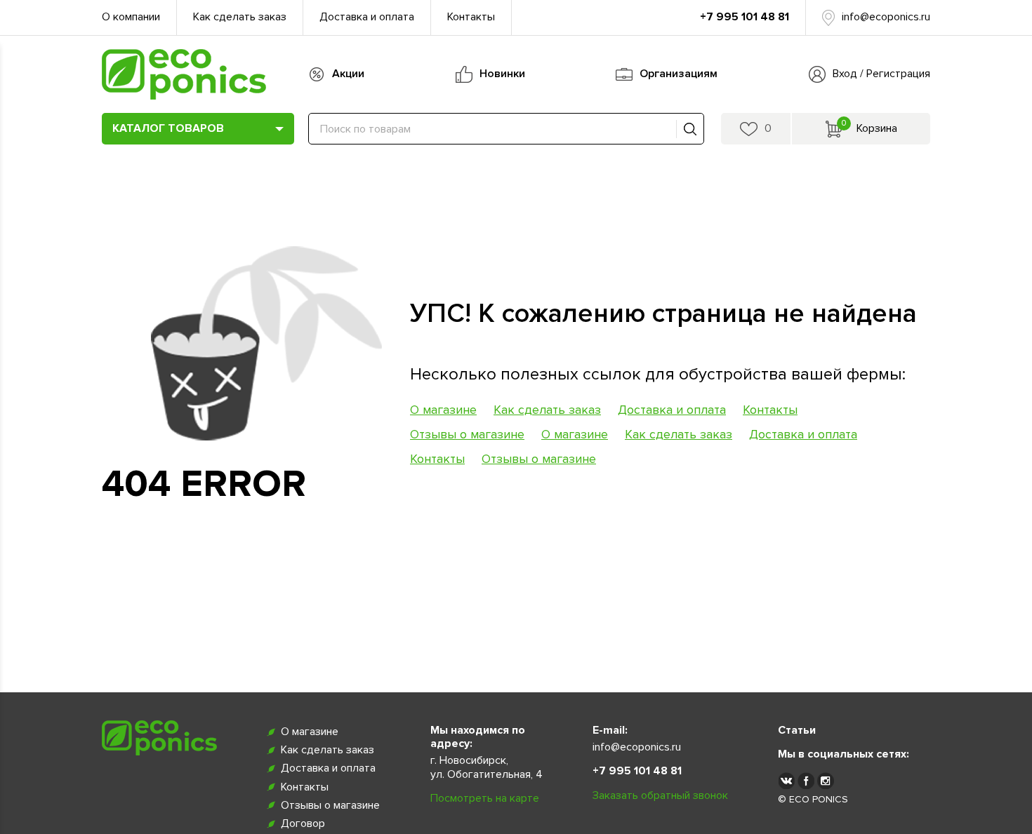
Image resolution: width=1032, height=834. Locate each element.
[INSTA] (825, 780)
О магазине (443, 410)
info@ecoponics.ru (886, 17)
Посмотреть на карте (484, 798)
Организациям (678, 74)
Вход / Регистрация (881, 74)
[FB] (806, 780)
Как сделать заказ (239, 17)
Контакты (471, 17)
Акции (348, 74)
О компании (131, 17)
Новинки (502, 74)
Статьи (797, 730)
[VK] (786, 780)
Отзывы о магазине (467, 434)
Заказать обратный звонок (660, 795)
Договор (303, 823)
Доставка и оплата (366, 17)
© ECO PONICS (813, 799)
